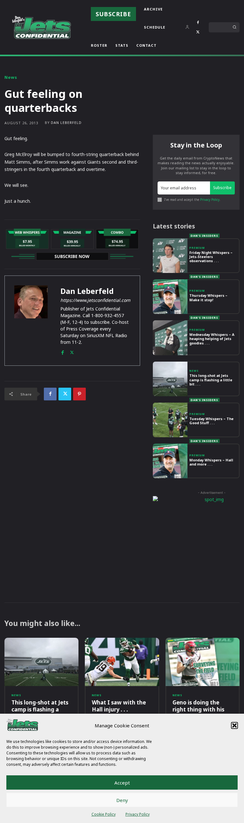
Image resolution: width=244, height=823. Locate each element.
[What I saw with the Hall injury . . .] (122, 662)
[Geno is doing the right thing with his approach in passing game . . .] (203, 662)
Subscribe (222, 187)
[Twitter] (197, 32)
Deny (122, 800)
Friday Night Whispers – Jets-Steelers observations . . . (211, 256)
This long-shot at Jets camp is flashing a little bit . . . (210, 379)
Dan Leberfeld (66, 122)
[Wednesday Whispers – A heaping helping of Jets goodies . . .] (170, 337)
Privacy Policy (137, 814)
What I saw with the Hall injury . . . (119, 706)
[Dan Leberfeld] (31, 320)
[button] (234, 725)
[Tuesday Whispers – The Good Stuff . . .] (170, 420)
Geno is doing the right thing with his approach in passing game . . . (199, 713)
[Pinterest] (79, 394)
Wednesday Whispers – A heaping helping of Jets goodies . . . (211, 338)
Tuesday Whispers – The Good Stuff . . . (211, 420)
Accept (122, 782)
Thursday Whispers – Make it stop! (208, 297)
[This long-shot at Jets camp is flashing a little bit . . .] (170, 379)
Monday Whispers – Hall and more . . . (211, 462)
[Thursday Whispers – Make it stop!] (170, 296)
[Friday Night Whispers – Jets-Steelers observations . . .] (170, 255)
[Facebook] (197, 22)
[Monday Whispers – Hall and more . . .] (170, 461)
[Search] (234, 27)
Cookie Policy (104, 814)
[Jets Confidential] (41, 27)
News (10, 77)
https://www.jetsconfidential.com (95, 300)
